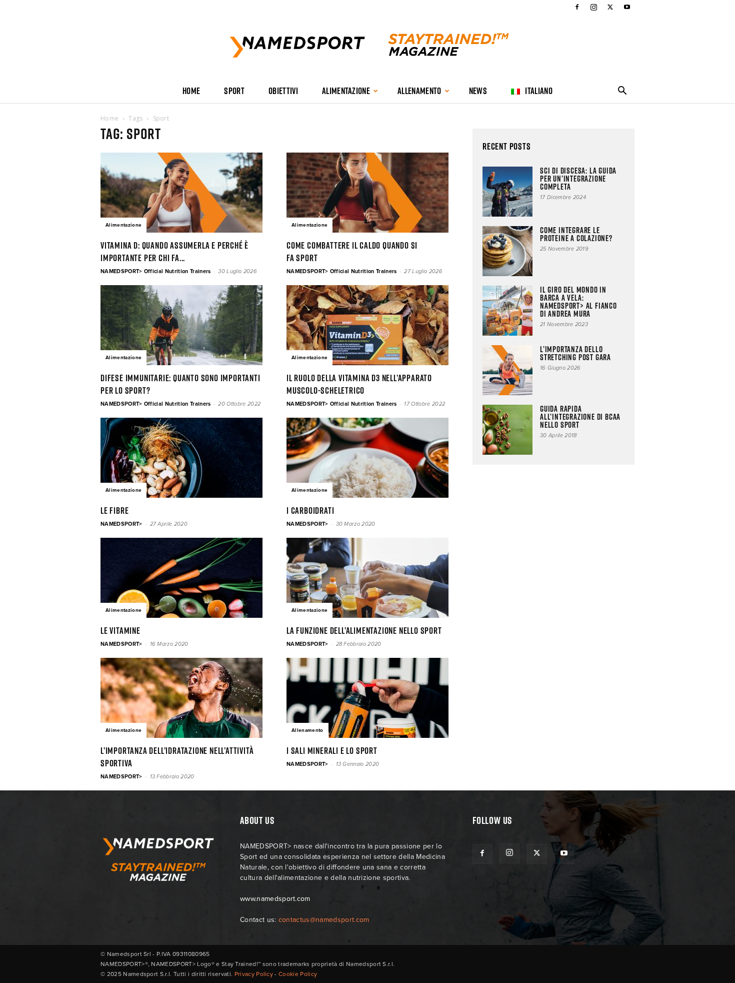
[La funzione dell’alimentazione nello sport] (367, 578)
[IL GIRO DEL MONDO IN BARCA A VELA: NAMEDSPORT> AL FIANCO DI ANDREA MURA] (507, 311)
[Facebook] (577, 7)
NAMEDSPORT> (121, 524)
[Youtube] (627, 7)
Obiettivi (283, 91)
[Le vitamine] (181, 578)
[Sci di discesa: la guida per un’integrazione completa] (507, 192)
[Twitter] (610, 7)
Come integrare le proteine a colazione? (576, 234)
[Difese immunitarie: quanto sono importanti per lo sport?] (181, 325)
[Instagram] (593, 7)
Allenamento (420, 91)
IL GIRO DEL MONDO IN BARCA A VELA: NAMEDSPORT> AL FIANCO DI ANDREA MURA (578, 301)
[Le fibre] (181, 458)
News (478, 91)
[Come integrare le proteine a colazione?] (507, 251)
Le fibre (114, 510)
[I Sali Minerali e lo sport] (367, 698)
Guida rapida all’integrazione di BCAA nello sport (580, 416)
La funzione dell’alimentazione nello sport (364, 630)
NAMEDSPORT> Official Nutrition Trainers (155, 271)
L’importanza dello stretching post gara (575, 353)
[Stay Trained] (367, 47)
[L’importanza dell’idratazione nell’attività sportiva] (181, 698)
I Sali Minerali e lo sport (332, 750)
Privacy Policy (253, 973)
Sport (234, 91)
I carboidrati (310, 510)
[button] (622, 92)
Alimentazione (346, 91)
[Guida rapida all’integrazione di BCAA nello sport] (507, 430)
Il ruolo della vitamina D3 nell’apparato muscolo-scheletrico (359, 384)
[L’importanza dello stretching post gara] (507, 370)
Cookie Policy (297, 973)
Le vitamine (120, 630)
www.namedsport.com (275, 898)
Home (191, 91)
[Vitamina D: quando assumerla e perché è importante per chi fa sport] (181, 193)
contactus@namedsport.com (324, 919)
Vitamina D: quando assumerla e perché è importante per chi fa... (174, 251)
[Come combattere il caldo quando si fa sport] (367, 193)
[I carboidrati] (367, 458)
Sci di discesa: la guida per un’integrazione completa (578, 178)
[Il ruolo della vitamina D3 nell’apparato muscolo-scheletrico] (367, 325)
